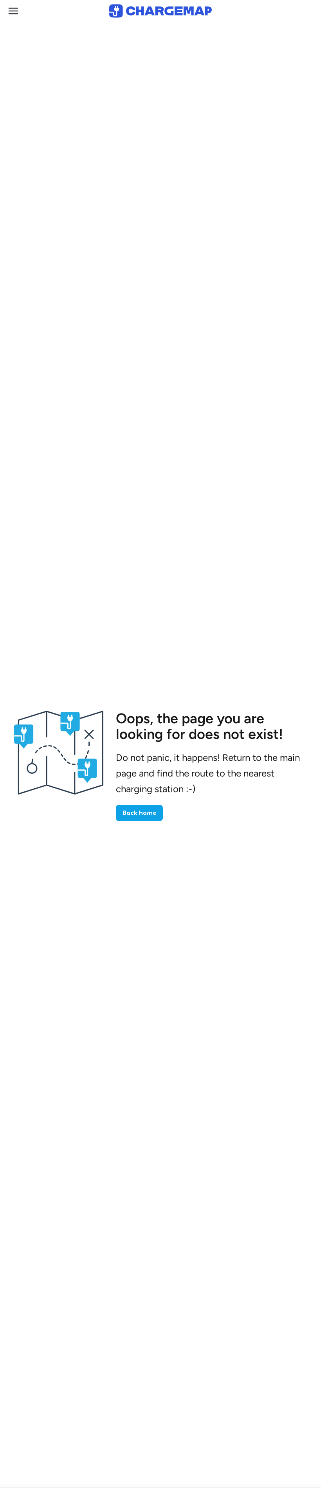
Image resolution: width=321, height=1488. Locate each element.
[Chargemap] (160, 11)
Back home (139, 813)
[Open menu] (13, 11)
